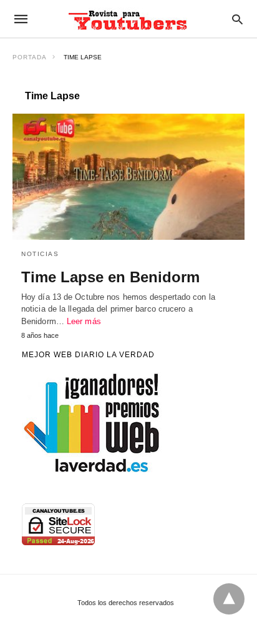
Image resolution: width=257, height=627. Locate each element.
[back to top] (229, 599)
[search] (237, 19)
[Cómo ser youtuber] (128, 18)
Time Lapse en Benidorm (110, 277)
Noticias (40, 253)
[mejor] (92, 471)
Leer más (84, 321)
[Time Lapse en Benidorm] (128, 177)
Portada (29, 57)
